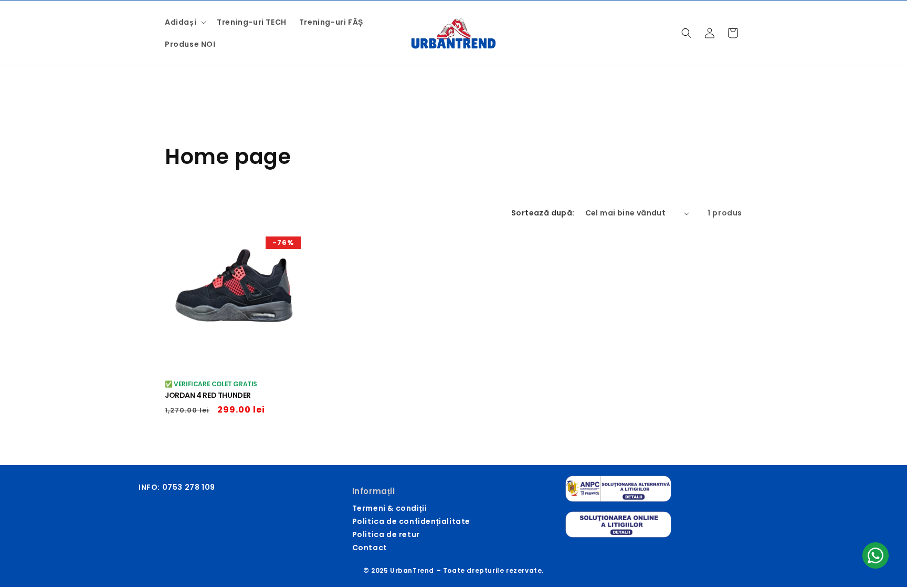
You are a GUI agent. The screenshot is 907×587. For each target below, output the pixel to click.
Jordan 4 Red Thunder (208, 395)
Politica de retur (386, 534)
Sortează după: (543, 213)
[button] (184, 22)
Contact (369, 547)
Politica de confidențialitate (411, 521)
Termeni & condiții (389, 508)
